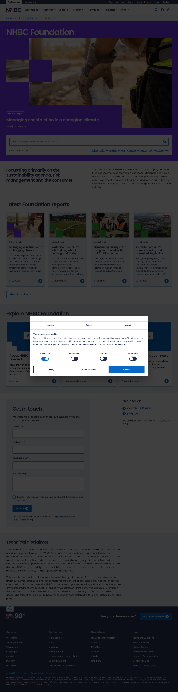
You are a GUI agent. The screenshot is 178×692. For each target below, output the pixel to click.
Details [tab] (89, 325)
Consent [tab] (50, 325)
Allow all (126, 369)
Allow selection (89, 369)
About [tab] (128, 325)
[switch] (74, 359)
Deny (51, 369)
